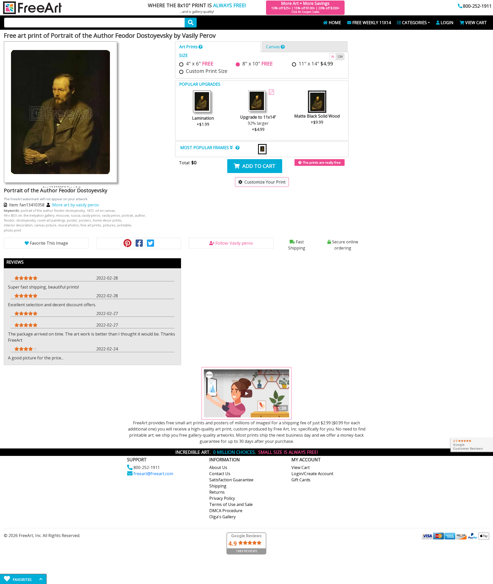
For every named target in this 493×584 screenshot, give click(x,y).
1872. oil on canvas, (102, 210)
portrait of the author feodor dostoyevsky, (53, 210)
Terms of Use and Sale (231, 504)
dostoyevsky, (26, 220)
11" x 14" (316, 63)
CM (340, 56)
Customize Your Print (265, 182)
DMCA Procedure (225, 510)
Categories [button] (414, 22)
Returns (217, 492)
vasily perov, (111, 215)
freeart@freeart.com (153, 473)
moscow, (63, 215)
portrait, (128, 215)
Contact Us (219, 473)
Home (335, 22)
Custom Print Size (206, 71)
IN (332, 56)
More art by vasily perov (75, 205)
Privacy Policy (222, 498)
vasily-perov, (92, 215)
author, (141, 215)
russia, (76, 215)
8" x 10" (257, 63)
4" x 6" (199, 63)
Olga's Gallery (222, 517)
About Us (218, 467)
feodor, (10, 220)
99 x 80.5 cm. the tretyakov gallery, (30, 215)
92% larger (258, 123)
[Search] (191, 22)
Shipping (217, 486)
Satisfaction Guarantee (231, 480)
